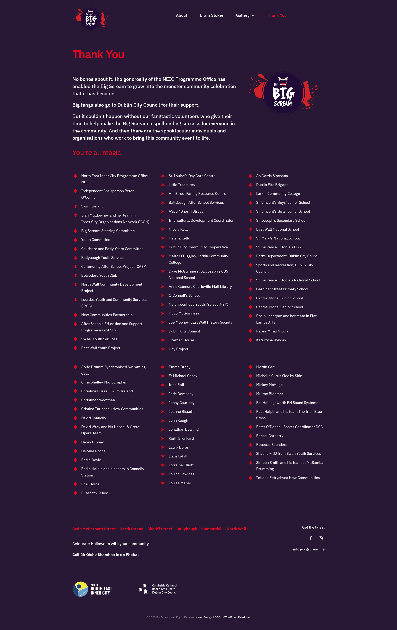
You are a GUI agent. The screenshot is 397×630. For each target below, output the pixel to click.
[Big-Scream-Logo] (92, 9)
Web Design (205, 617)
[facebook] (311, 538)
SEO (217, 617)
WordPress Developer (237, 617)
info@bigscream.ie (309, 549)
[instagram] (321, 538)
